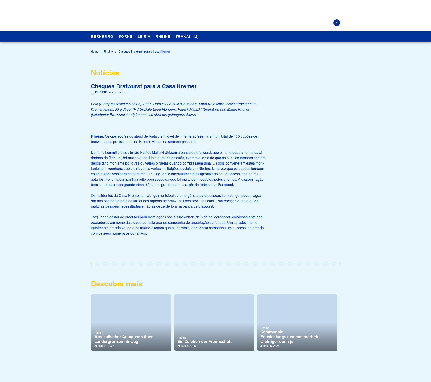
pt (337, 22)
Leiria (144, 36)
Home (94, 51)
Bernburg (102, 36)
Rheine (163, 36)
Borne (126, 36)
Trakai (183, 36)
